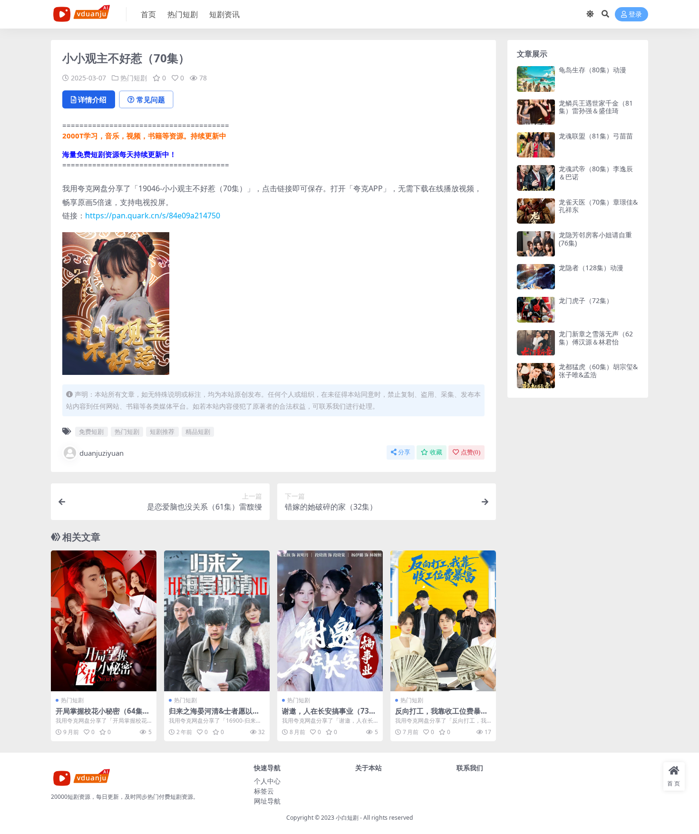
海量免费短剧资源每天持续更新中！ (119, 154)
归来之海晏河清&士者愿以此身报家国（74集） (214, 715)
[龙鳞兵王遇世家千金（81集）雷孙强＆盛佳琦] (536, 112)
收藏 (436, 452)
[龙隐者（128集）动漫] (536, 276)
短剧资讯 (224, 14)
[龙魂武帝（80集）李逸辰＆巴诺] (536, 177)
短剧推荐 (162, 431)
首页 (148, 14)
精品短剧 (197, 431)
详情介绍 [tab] (92, 99)
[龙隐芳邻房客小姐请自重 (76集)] (536, 243)
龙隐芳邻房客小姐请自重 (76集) (595, 238)
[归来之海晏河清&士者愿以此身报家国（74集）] (217, 620)
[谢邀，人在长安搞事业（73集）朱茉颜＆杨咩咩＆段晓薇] (330, 620)
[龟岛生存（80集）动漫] (536, 78)
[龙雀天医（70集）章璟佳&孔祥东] (536, 211)
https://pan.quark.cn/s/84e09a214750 (152, 215)
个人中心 (267, 780)
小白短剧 (347, 818)
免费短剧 (91, 431)
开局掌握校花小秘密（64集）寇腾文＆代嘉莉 (103, 715)
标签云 (264, 790)
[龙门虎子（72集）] (536, 309)
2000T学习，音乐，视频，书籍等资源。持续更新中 (144, 135)
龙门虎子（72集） (586, 300)
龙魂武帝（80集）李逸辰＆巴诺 (596, 172)
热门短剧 (182, 14)
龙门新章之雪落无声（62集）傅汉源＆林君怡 (596, 337)
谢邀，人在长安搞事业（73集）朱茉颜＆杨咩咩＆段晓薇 (328, 715)
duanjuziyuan (101, 453)
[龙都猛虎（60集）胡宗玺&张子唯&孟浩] (536, 375)
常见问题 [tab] (150, 99)
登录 (635, 14)
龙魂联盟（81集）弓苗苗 (596, 135)
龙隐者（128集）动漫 (591, 267)
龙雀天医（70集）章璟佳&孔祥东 (598, 206)
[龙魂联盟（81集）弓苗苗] (536, 144)
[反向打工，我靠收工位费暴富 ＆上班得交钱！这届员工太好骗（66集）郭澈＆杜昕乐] (443, 620)
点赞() (470, 452)
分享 (404, 452)
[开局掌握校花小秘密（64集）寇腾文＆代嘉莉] (103, 620)
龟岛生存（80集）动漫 (592, 69)
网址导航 (267, 800)
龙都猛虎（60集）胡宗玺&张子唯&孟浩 (598, 370)
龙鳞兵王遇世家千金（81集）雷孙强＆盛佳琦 (596, 107)
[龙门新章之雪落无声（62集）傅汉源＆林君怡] (536, 342)
